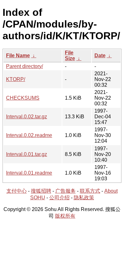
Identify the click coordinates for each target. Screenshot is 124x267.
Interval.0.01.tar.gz (26, 154)
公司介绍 (59, 197)
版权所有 (65, 216)
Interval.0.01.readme (29, 173)
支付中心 (16, 191)
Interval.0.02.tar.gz (26, 116)
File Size (70, 55)
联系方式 (90, 191)
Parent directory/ (24, 66)
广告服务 (65, 191)
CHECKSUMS (22, 98)
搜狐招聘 (41, 191)
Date (100, 55)
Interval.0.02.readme (29, 135)
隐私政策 (84, 197)
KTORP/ (15, 79)
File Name (18, 55)
